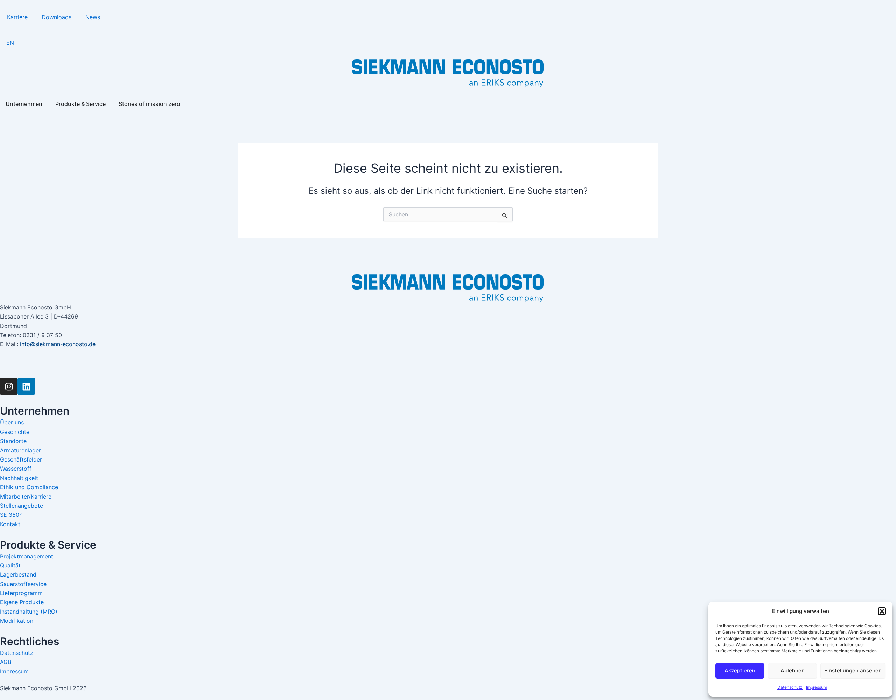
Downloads (56, 17)
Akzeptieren (739, 670)
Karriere (17, 17)
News (92, 17)
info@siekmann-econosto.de (58, 344)
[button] (882, 611)
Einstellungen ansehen (853, 670)
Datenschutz (790, 687)
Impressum (816, 687)
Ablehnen (792, 670)
